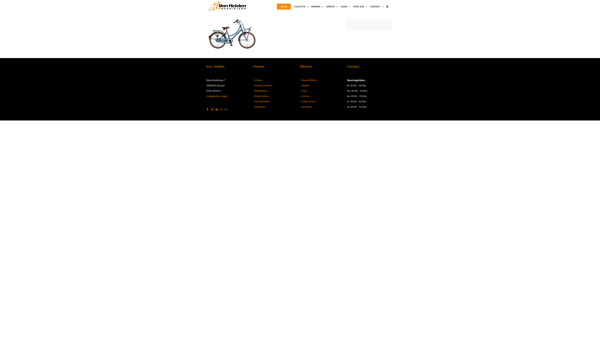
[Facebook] (207, 109)
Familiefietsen (262, 101)
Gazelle (305, 85)
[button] (387, 6)
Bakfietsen (260, 106)
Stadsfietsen (261, 90)
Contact (353, 66)
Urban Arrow (308, 101)
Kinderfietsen (262, 96)
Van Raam (306, 106)
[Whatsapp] (221, 109)
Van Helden (215, 66)
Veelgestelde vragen (217, 96)
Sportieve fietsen (263, 85)
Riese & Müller (309, 80)
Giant (304, 90)
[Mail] (226, 109)
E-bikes (258, 80)
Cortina (305, 96)
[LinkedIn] (217, 109)
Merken (306, 66)
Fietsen (259, 66)
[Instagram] (212, 109)
